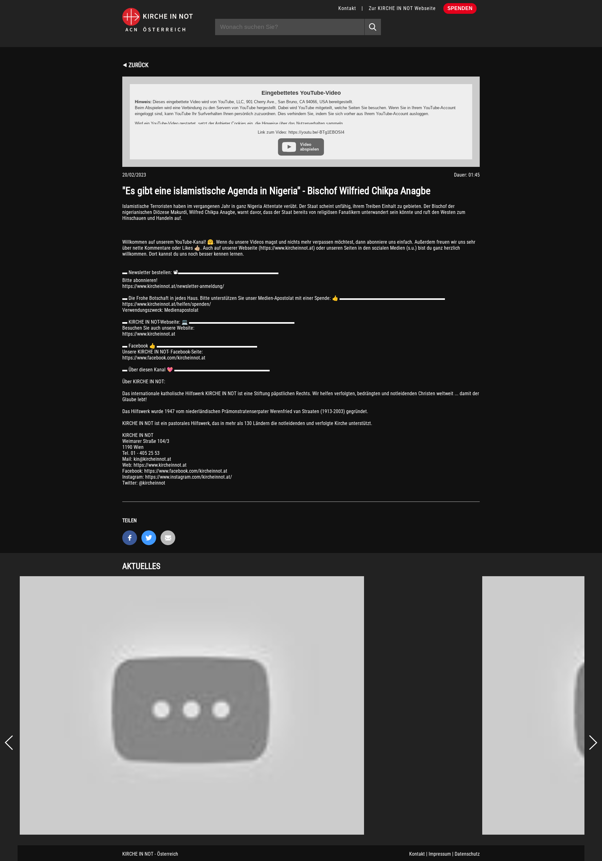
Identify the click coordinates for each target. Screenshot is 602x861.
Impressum (440, 854)
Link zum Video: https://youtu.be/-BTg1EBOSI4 (301, 132)
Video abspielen (309, 146)
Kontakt (347, 8)
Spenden (460, 8)
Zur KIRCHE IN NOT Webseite (402, 8)
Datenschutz (467, 854)
